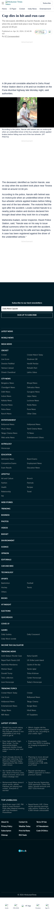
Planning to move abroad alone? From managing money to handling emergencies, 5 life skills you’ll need (38, 761)
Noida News (32, 405)
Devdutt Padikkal (7, 364)
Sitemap (4, 835)
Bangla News (32, 706)
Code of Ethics (42, 831)
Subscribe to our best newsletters (27, 303)
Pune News (31, 409)
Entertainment (45, 9)
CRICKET (4, 350)
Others (4, 592)
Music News (6, 429)
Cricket (22, 9)
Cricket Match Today (35, 355)
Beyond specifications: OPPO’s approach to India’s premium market (39, 773)
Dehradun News (33, 387)
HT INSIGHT (6, 605)
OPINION (5, 553)
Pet (2, 496)
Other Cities (31, 414)
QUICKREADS (7, 617)
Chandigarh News (8, 387)
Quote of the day (33, 665)
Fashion (4, 483)
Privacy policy (6, 826)
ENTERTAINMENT (8, 420)
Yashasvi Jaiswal (7, 368)
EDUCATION (6, 455)
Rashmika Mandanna (9, 665)
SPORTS (4, 579)
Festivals (30, 483)
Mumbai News (7, 405)
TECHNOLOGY (7, 572)
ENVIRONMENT (7, 541)
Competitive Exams (8, 463)
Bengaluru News (7, 383)
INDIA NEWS (6, 344)
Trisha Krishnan (33, 673)
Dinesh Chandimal (8, 372)
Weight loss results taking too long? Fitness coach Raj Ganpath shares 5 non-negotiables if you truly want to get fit (13, 731)
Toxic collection (7, 678)
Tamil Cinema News (34, 429)
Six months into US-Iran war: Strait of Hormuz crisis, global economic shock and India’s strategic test (13, 774)
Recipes (30, 487)
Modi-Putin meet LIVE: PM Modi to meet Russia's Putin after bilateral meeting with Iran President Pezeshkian (13, 808)
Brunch (30, 478)
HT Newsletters (42, 826)
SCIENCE (4, 547)
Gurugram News (33, 392)
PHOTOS (5, 521)
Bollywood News (7, 424)
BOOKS (4, 598)
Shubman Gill (32, 359)
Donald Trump (6, 673)
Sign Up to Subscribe (27, 315)
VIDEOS (4, 528)
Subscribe (47, 3)
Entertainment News (9, 706)
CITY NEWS (6, 379)
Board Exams (32, 459)
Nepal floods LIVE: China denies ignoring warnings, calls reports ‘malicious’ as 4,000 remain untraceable (38, 807)
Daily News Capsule (10, 309)
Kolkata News (6, 401)
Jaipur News (32, 396)
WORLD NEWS (7, 338)
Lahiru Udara (32, 372)
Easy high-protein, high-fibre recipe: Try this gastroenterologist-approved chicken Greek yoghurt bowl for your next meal (13, 746)
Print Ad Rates (24, 831)
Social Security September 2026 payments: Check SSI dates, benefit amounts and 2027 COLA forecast (39, 785)
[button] (3, 3)
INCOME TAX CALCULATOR (12, 645)
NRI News (5, 715)
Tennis (29, 587)
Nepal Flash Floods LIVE (10, 660)
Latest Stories (9, 723)
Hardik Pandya (32, 364)
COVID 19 (5, 624)
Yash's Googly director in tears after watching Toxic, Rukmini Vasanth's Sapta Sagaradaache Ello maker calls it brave (13, 761)
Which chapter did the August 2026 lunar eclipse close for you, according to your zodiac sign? (38, 730)
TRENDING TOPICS (9, 688)
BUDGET (4, 534)
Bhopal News (32, 383)
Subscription (6, 831)
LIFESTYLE (5, 474)
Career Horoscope (34, 678)
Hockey (4, 587)
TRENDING (5, 509)
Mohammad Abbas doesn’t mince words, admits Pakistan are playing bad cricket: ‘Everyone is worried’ (13, 786)
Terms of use (41, 822)
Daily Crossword (33, 634)
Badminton (5, 583)
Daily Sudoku (6, 634)
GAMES (4, 630)
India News (32, 9)
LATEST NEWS (7, 331)
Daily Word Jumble (8, 639)
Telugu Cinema (32, 702)
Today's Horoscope (34, 682)
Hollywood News (33, 424)
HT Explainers (32, 715)
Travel (29, 492)
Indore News (6, 396)
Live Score (5, 359)
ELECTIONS (6, 611)
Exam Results (6, 468)
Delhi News (5, 392)
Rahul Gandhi (32, 656)
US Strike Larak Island (35, 660)
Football (30, 583)
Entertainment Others (35, 438)
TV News (30, 433)
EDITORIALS (6, 560)
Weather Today (24, 826)
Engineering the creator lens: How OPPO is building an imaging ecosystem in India (39, 744)
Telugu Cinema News (9, 433)
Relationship (6, 492)
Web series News (8, 438)
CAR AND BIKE (7, 566)
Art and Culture (7, 478)
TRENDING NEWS (8, 652)
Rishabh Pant (32, 368)
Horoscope (5, 448)
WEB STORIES (7, 502)
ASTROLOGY (6, 444)
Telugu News (6, 710)
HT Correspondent (12, 36)
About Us (5, 822)
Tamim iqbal (31, 669)
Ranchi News (6, 414)
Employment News (34, 463)
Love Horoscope (7, 682)
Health (3, 487)
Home (4, 9)
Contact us (23, 822)
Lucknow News (33, 401)
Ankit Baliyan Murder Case (11, 656)
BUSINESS (5, 515)
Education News (33, 468)
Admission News (7, 459)
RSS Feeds (23, 835)
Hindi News (31, 710)
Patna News (6, 409)
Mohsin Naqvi (6, 669)
